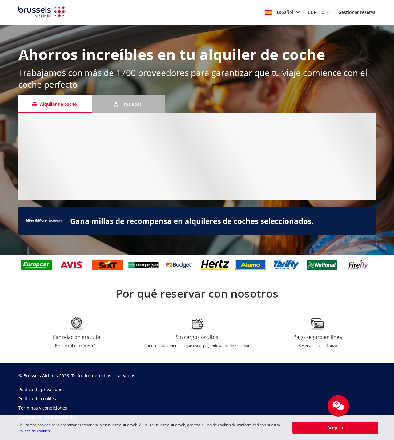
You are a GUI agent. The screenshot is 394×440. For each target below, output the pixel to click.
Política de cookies (34, 431)
